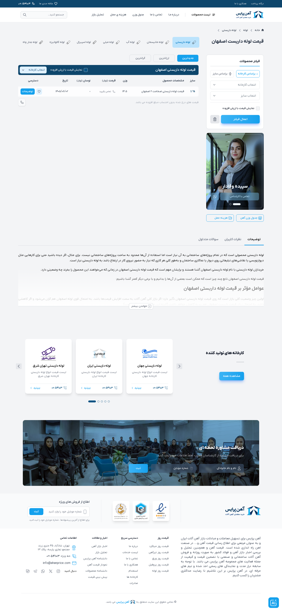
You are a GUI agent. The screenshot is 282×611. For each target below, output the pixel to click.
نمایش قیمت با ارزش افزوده (66, 70)
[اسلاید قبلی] (19, 366)
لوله (245, 30)
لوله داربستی (229, 30)
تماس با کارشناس (242, 196)
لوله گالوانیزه (56, 42)
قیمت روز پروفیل (159, 565)
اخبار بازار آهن (99, 546)
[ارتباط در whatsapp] (43, 571)
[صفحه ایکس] (51, 571)
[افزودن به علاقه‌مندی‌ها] (39, 91)
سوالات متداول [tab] (208, 239)
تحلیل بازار (98, 15)
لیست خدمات (130, 552)
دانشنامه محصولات (96, 571)
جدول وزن (138, 15)
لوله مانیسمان (155, 42)
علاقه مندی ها (46, 3)
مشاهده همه (231, 376)
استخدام (133, 571)
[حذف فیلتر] (214, 119)
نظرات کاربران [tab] (232, 239)
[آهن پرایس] (221, 511)
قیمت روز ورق (160, 558)
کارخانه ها (132, 577)
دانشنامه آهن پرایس (95, 558)
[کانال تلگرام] (35, 571)
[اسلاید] (109, 401)
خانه (257, 30)
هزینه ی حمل (118, 15)
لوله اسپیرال (84, 42)
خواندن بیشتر (139, 306)
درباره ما (133, 546)
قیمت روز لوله (160, 571)
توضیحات (27, 91)
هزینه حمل (221, 218)
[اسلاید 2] (230, 204)
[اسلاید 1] (237, 204)
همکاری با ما (240, 3)
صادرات (134, 583)
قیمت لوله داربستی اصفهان (175, 70)
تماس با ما (156, 15)
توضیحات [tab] (254, 239)
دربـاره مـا (173, 15)
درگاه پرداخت (257, 3)
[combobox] (235, 85)
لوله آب (130, 42)
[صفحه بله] (28, 571)
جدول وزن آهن (248, 218)
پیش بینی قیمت (97, 577)
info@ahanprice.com (56, 563)
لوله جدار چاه (30, 42)
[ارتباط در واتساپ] (217, 196)
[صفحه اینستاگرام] (58, 571)
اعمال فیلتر (240, 119)
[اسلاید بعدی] (179, 366)
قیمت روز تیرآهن (159, 552)
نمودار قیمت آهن (97, 565)
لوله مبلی (108, 42)
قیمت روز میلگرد (159, 546)
